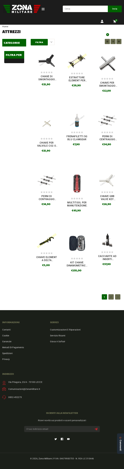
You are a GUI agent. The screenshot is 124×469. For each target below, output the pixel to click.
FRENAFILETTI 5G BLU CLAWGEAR (77, 138)
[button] (43, 10)
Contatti (6, 329)
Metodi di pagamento (13, 347)
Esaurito (77, 93)
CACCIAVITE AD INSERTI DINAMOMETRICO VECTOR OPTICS (107, 261)
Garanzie (6, 341)
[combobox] (92, 9)
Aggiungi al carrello (46, 94)
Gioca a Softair (57, 341)
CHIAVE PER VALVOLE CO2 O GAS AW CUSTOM (46, 145)
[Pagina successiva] (117, 297)
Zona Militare (45, 458)
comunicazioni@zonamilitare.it (24, 389)
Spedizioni (7, 353)
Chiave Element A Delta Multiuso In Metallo (46, 262)
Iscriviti (96, 429)
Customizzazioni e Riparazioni (65, 329)
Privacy (6, 359)
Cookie (5, 335)
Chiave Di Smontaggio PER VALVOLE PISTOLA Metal (46, 81)
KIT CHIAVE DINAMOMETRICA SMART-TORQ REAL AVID (77, 267)
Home (5, 26)
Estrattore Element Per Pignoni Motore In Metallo (76, 82)
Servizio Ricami (57, 335)
